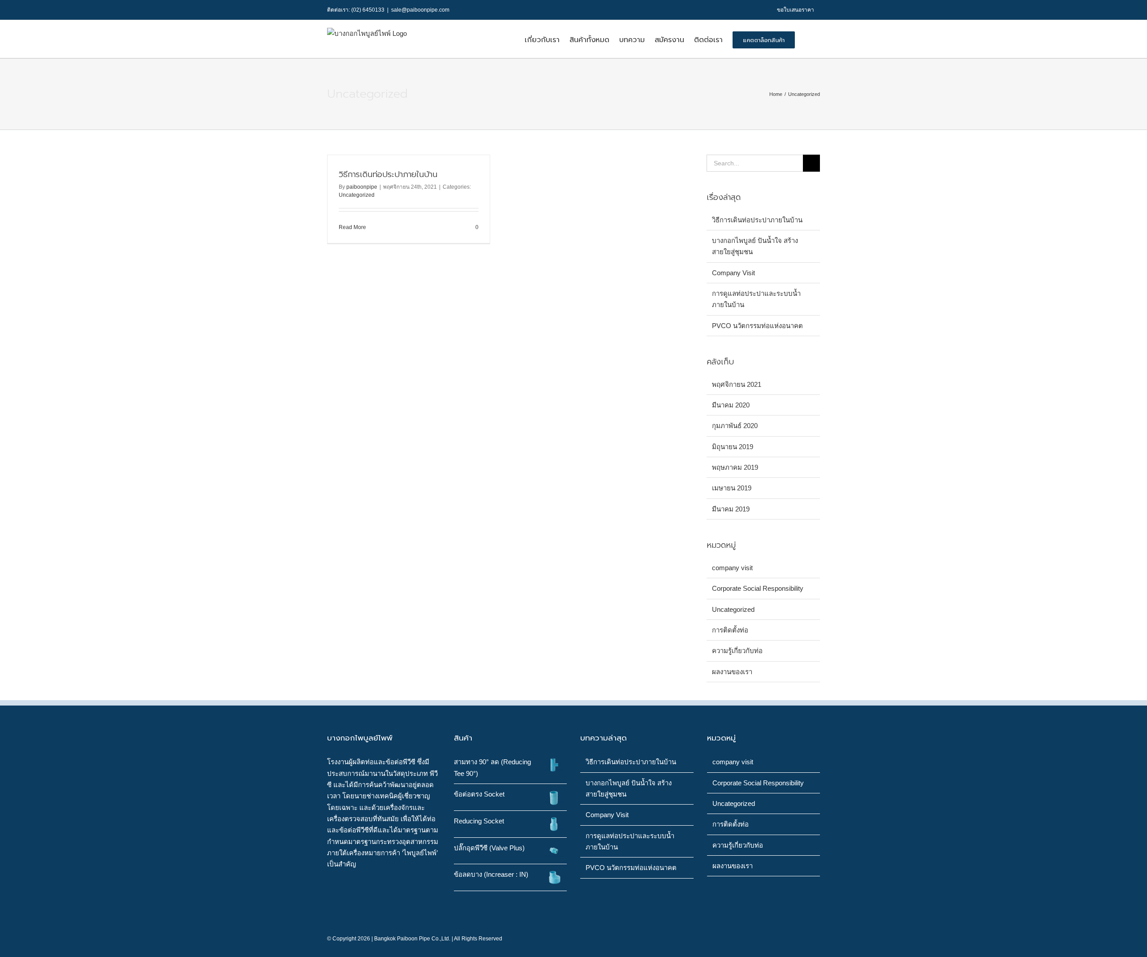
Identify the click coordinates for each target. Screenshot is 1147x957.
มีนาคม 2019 (731, 509)
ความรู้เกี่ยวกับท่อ (737, 650)
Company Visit (733, 273)
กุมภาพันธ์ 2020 (735, 425)
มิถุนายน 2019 (732, 446)
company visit (732, 568)
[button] (807, 39)
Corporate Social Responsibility (757, 588)
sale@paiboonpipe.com (420, 10)
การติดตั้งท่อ (730, 630)
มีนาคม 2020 (731, 405)
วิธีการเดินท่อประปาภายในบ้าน (388, 174)
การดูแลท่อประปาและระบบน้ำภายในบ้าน (630, 841)
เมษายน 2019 (731, 488)
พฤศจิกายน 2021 (736, 384)
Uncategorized (357, 195)
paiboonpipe (361, 187)
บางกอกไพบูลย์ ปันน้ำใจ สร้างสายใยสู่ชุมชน (629, 788)
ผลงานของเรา (732, 672)
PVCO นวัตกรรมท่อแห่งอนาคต (757, 325)
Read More (352, 227)
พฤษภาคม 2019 (735, 467)
